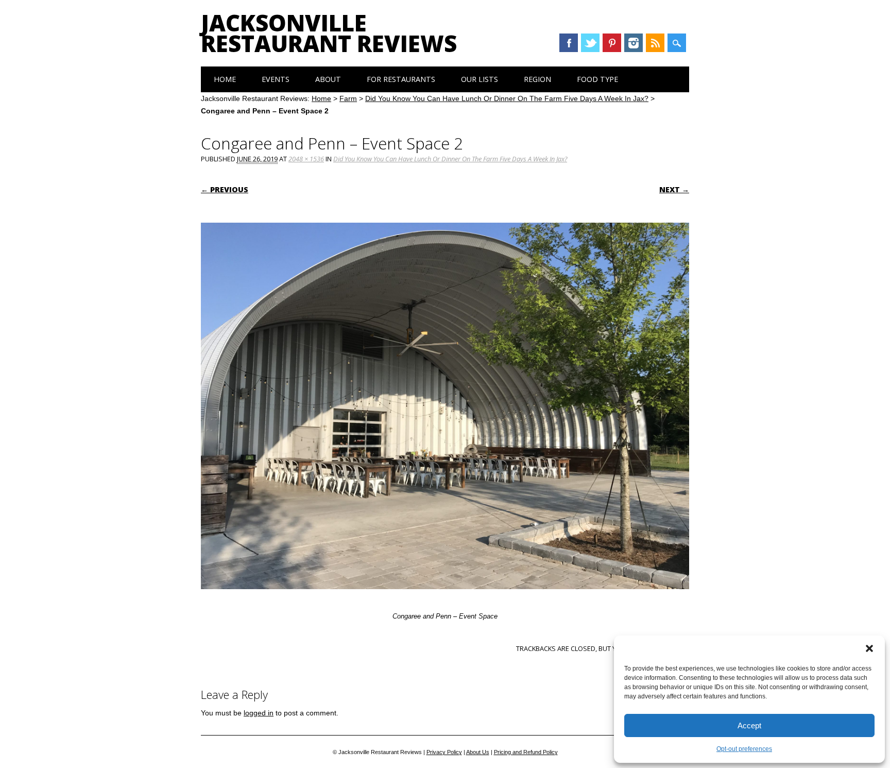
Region (537, 79)
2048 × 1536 (306, 158)
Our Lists (479, 79)
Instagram (633, 43)
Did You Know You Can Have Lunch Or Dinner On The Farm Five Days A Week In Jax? (506, 98)
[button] (869, 648)
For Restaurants (401, 79)
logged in (258, 713)
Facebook (568, 43)
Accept (749, 725)
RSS (655, 43)
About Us (477, 752)
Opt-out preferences (744, 749)
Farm (348, 98)
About (328, 79)
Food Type (597, 79)
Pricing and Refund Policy (526, 752)
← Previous (224, 189)
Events (275, 79)
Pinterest (612, 43)
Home (225, 79)
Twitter (590, 43)
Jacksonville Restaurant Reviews (329, 33)
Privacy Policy (444, 752)
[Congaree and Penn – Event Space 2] (445, 599)
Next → (674, 189)
